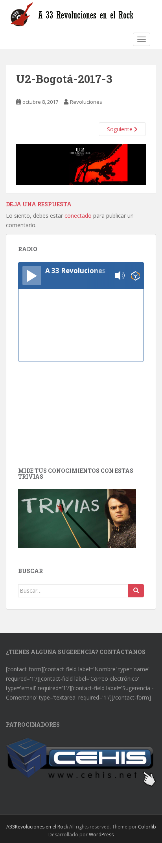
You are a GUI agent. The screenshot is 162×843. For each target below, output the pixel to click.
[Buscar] (136, 590)
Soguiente (120, 129)
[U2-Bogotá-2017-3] (81, 164)
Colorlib (147, 826)
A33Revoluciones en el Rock (37, 826)
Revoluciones (86, 101)
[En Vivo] (31, 275)
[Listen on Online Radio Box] (135, 276)
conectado (78, 215)
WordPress (101, 834)
